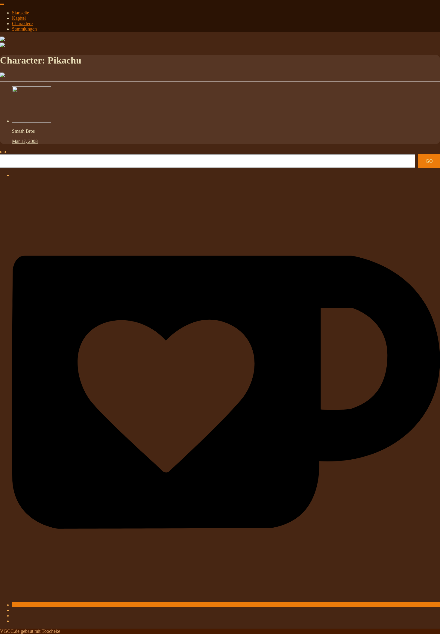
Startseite (20, 12)
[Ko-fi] (226, 604)
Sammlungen (24, 28)
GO (429, 161)
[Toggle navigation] (2, 4)
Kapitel (19, 18)
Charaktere (22, 23)
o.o (3, 151)
